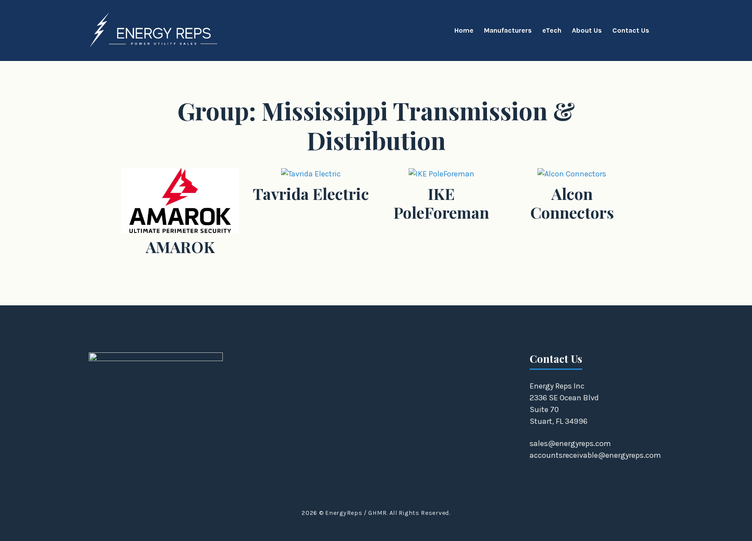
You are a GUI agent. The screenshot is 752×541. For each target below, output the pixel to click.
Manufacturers (508, 30)
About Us (587, 30)
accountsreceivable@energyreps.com (595, 455)
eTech (551, 30)
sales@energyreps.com (570, 443)
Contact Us (630, 30)
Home (463, 30)
